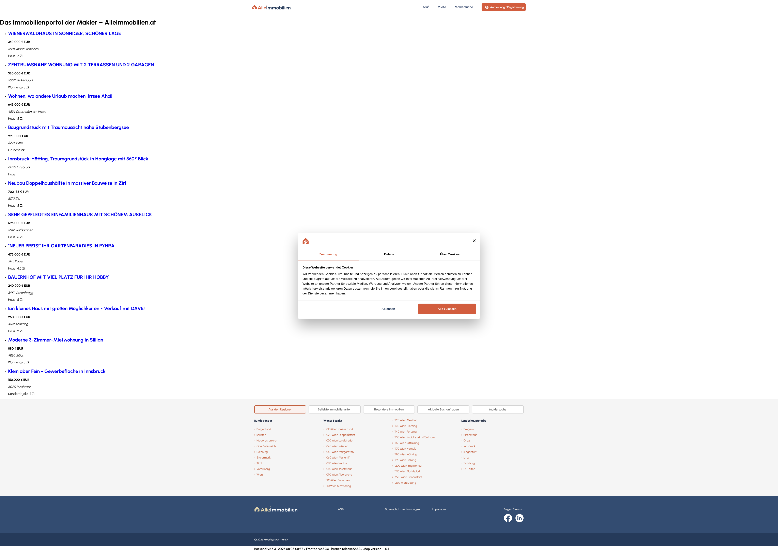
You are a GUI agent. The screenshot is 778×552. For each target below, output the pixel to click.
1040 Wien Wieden (337, 446)
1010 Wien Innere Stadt (340, 429)
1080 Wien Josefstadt (339, 469)
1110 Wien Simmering (338, 486)
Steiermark (263, 457)
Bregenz (469, 429)
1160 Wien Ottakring (406, 443)
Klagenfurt (470, 452)
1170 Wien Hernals (405, 448)
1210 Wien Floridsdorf (407, 471)
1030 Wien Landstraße (339, 440)
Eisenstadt (470, 435)
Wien (259, 474)
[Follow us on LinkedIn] (519, 518)
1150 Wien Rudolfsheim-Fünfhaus (414, 437)
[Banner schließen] (474, 240)
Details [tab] (389, 254)
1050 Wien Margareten (340, 452)
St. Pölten (469, 469)
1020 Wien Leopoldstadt (340, 435)
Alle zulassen (447, 309)
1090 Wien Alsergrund (339, 474)
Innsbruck (470, 446)
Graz (467, 440)
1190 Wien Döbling (405, 460)
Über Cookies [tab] (450, 254)
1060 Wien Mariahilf (338, 457)
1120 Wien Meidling (405, 420)
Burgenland (263, 429)
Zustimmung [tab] (328, 254)
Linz (466, 457)
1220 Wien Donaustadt (408, 477)
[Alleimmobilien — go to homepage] (271, 7)
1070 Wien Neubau (337, 463)
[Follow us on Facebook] (508, 518)
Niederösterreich (267, 440)
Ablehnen (388, 309)
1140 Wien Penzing (405, 431)
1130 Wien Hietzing (405, 426)
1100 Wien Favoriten (338, 480)
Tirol (259, 463)
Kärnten (261, 435)
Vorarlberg (263, 469)
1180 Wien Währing (405, 454)
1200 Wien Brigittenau (407, 465)
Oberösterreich (266, 446)
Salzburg (262, 452)
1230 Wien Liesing (405, 482)
